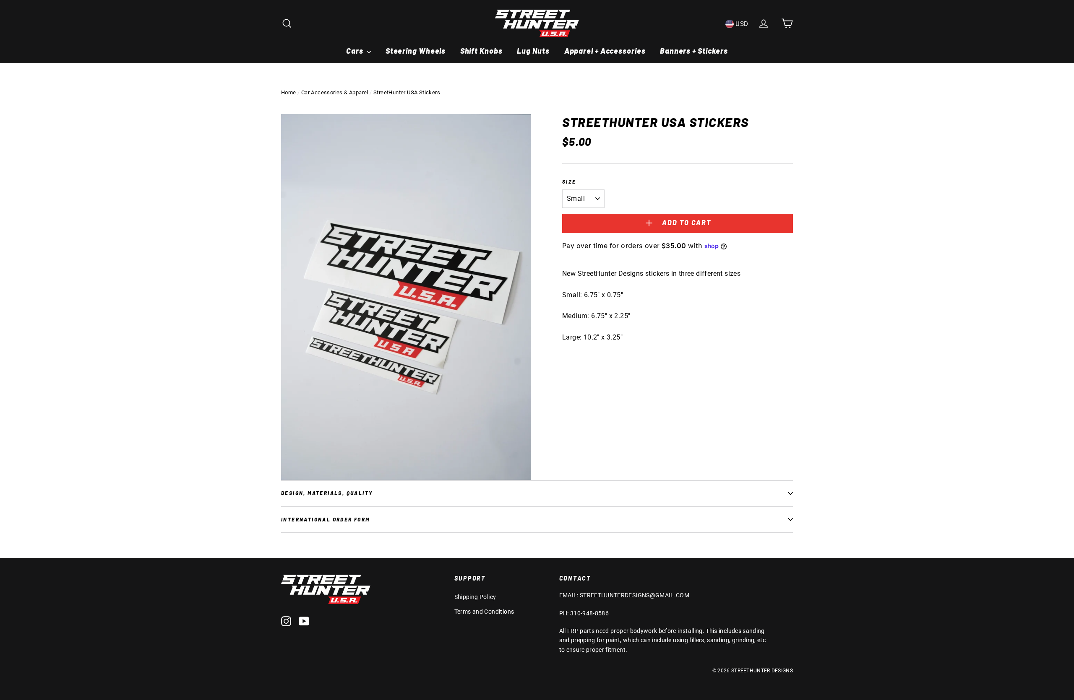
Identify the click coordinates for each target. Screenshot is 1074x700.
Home (288, 92)
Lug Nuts (533, 50)
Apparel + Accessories (605, 50)
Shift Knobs (481, 50)
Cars (355, 50)
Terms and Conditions (484, 611)
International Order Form (325, 519)
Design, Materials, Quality (327, 493)
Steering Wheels (416, 50)
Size (569, 181)
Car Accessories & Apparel (334, 92)
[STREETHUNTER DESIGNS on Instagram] (286, 620)
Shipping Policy (475, 597)
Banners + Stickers (694, 50)
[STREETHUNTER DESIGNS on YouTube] (304, 620)
